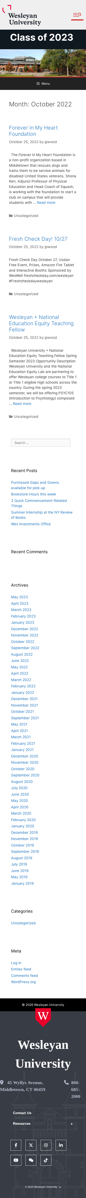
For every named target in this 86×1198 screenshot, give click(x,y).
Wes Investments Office (31, 524)
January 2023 (22, 622)
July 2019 (19, 864)
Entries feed (21, 969)
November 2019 (24, 839)
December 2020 (24, 756)
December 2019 (24, 832)
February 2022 (23, 686)
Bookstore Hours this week (33, 494)
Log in (16, 963)
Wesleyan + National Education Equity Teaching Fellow (41, 323)
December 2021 (24, 699)
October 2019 (22, 845)
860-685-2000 (75, 1089)
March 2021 (21, 737)
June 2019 (20, 871)
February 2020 (23, 820)
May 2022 (19, 667)
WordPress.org (23, 982)
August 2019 (21, 858)
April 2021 (19, 731)
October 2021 (22, 711)
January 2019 (22, 883)
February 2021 (23, 743)
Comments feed (24, 976)
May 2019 (19, 877)
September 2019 (25, 851)
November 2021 (24, 705)
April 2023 (19, 603)
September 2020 (25, 775)
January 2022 (22, 692)
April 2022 (19, 673)
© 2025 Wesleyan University (41, 1186)
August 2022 (22, 654)
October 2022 (22, 642)
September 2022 (25, 648)
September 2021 (25, 718)
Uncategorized (26, 216)
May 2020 (19, 801)
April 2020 (19, 807)
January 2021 (22, 750)
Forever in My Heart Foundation (33, 131)
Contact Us (22, 1113)
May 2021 (19, 724)
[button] (77, 14)
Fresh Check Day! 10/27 (38, 239)
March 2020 (21, 813)
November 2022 (24, 635)
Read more (46, 202)
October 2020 (22, 769)
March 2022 (21, 680)
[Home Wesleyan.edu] (43, 1017)
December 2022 (24, 629)
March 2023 (21, 610)
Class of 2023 (41, 37)
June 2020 (20, 794)
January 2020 (22, 826)
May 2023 (19, 597)
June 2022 (20, 661)
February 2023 (23, 616)
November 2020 (24, 762)
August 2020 (22, 782)
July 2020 (19, 788)
